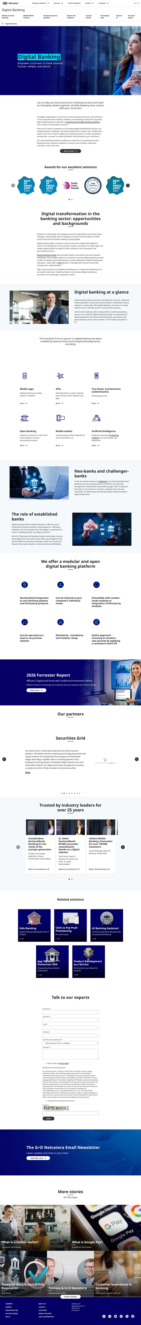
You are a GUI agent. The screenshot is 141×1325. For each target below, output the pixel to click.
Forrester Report (131, 17)
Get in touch (69, 151)
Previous (13, 185)
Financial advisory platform (50, 17)
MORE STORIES (70, 1297)
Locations (43, 1310)
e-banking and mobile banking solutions (83, 122)
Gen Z (60, 263)
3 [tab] (66, 793)
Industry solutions (39, 3)
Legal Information (46, 1317)
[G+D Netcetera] (2, 24)
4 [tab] (69, 793)
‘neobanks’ (102, 481)
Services (57, 3)
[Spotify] (121, 1316)
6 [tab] (74, 793)
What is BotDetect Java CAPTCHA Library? (54, 1110)
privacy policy (63, 1063)
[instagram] (127, 1316)
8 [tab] (79, 793)
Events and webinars (71, 17)
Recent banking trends (46, 255)
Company (102, 3)
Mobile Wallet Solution (28, 17)
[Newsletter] (109, 1316)
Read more (34, 690)
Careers (88, 3)
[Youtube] (115, 1316)
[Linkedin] (104, 1316)
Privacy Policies (45, 1313)
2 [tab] (71, 199)
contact (42, 1307)
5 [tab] (71, 793)
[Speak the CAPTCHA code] (68, 1109)
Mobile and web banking (8, 17)
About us (42, 1304)
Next (128, 185)
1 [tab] (69, 199)
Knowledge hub (11, 1310)
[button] (26, 185)
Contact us (119, 17)
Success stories (89, 17)
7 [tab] (77, 793)
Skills (7, 1317)
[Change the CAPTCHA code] (68, 1107)
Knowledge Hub (105, 17)
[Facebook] (132, 1316)
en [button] (135, 3)
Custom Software (74, 3)
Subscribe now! (36, 1158)
